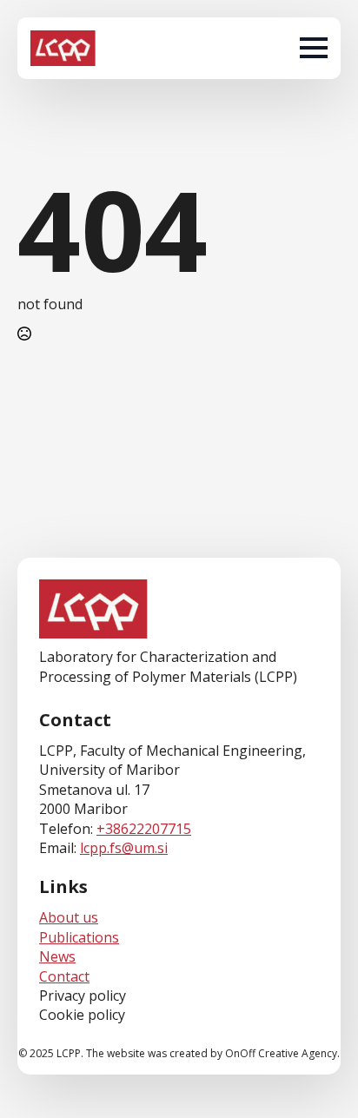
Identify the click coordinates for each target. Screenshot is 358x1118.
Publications (79, 937)
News (57, 956)
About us (68, 917)
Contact (64, 976)
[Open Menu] (314, 48)
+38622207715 (143, 828)
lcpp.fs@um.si (124, 847)
